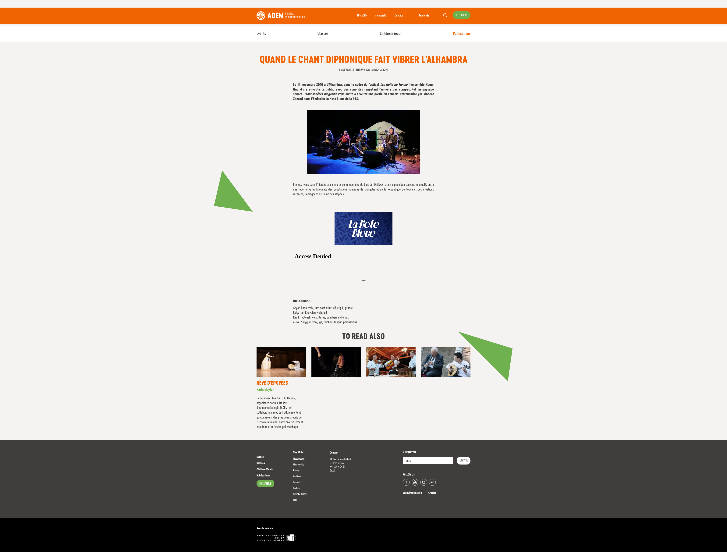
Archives (297, 476)
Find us (296, 488)
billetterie (462, 15)
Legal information (412, 493)
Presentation (298, 459)
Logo (295, 500)
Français (424, 15)
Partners (297, 470)
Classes (322, 34)
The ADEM (362, 15)
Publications (461, 34)
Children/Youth (390, 34)
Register (463, 460)
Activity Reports (300, 494)
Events (261, 34)
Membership (381, 15)
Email (332, 470)
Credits (432, 493)
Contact (399, 15)
